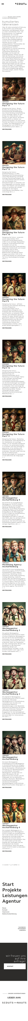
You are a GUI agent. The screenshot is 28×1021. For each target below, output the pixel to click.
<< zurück (5, 865)
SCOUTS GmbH (20, 4)
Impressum (5, 912)
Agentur (11, 901)
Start (8, 884)
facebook (22, 927)
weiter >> (16, 865)
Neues (4, 908)
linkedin (22, 930)
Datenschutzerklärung (9, 914)
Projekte (11, 890)
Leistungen (14, 895)
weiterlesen (7, 129)
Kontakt (4, 910)
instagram (22, 928)
